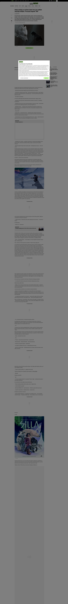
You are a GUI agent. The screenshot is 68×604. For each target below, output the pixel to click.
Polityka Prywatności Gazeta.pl (42, 75)
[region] (34, 70)
